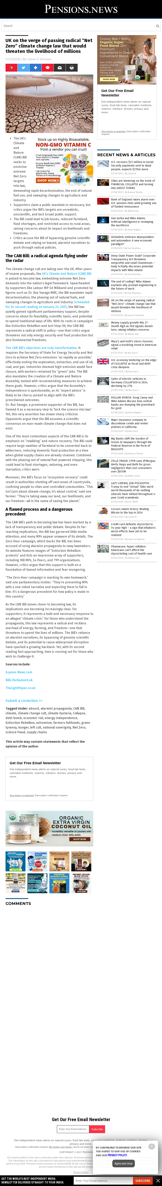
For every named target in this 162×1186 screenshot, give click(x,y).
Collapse (79, 713)
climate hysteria (59, 713)
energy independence (61, 718)
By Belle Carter (132, 476)
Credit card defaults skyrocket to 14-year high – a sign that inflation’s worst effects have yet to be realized (133, 530)
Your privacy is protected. (22, 795)
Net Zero (79, 727)
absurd (34, 708)
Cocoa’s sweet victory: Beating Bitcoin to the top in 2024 (130, 510)
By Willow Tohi (132, 211)
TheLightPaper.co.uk (20, 688)
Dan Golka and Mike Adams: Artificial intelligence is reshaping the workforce (132, 222)
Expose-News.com (19, 672)
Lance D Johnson (39, 59)
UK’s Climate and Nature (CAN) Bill (66, 274)
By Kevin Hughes (133, 229)
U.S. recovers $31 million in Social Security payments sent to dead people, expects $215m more (132, 165)
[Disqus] (49, 958)
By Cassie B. (130, 173)
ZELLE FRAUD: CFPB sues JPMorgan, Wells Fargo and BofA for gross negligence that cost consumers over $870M (133, 466)
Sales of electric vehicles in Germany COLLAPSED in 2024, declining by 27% (129, 382)
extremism (44, 723)
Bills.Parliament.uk (19, 680)
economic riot (33, 718)
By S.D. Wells (131, 501)
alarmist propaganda (56, 708)
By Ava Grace (131, 353)
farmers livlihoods (66, 723)
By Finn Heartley (132, 248)
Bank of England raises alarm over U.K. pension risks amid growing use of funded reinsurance (133, 203)
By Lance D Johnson (134, 315)
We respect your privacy (61, 1147)
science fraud (15, 732)
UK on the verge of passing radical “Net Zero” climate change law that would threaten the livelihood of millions (133, 306)
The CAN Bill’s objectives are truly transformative (41, 348)
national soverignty (57, 727)
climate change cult (32, 713)
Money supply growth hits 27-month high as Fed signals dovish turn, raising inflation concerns (132, 326)
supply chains (37, 732)
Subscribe (142, 1181)
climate (11, 713)
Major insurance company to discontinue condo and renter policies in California (129, 423)
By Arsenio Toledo (134, 192)
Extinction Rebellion (20, 723)
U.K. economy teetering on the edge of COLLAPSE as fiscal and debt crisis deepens (133, 363)
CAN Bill (78, 708)
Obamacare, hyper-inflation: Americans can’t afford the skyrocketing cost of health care (131, 550)
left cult (35, 727)
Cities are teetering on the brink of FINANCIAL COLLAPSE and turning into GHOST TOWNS (133, 184)
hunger (23, 727)
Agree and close (124, 1163)
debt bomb (14, 718)
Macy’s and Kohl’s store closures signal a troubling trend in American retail (133, 345)
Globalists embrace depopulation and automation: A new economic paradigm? (132, 240)
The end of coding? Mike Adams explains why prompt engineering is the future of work (133, 285)
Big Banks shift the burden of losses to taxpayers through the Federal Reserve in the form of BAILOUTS (131, 444)
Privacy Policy (81, 1172)
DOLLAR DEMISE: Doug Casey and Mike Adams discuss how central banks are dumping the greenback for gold (133, 403)
